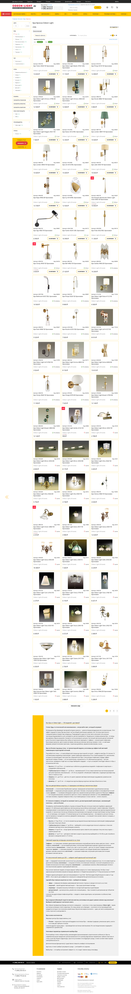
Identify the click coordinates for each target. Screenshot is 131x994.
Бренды (79, 1)
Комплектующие (20, 36)
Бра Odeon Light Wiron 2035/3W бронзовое (72, 462)
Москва (50, 5)
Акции (38, 980)
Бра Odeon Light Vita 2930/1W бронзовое (72, 495)
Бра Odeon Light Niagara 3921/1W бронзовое (44, 132)
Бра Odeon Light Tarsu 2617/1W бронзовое (101, 659)
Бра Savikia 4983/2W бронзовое (101, 263)
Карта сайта (39, 981)
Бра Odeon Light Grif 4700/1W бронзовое (43, 363)
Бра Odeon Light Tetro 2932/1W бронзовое (101, 626)
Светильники (19, 47)
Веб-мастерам (60, 978)
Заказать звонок (30, 962)
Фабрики (39, 973)
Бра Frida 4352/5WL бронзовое (101, 230)
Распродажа (39, 976)
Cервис (59, 969)
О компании (41, 969)
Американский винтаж (21, 72)
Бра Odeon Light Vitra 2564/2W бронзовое (43, 495)
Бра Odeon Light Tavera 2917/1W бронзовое (73, 659)
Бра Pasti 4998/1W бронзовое (43, 329)
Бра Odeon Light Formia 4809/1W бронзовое (73, 363)
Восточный (18, 85)
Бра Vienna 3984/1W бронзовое (101, 494)
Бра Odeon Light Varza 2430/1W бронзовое (101, 528)
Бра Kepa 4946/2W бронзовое (43, 197)
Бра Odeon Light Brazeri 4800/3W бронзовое (44, 429)
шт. (102, 962)
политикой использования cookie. (86, 987)
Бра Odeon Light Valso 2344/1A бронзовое (72, 560)
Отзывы (48, 1)
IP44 (17, 116)
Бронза (39, 42)
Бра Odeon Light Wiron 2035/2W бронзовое (43, 462)
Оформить (113, 962)
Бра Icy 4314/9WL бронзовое (71, 197)
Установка (58, 1)
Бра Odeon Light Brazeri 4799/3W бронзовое (102, 396)
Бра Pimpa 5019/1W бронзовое (101, 66)
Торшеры (18, 52)
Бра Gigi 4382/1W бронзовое (42, 230)
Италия (18, 133)
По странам (39, 975)
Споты (18, 49)
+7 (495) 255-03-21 (52, 9)
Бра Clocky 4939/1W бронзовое (43, 263)
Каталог (7, 14)
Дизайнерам (68, 1)
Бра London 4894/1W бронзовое (44, 165)
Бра (24, 19)
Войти (117, 1)
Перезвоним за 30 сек (74, 4)
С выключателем (19, 63)
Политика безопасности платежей (86, 980)
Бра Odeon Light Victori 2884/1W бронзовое (44, 528)
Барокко (17, 82)
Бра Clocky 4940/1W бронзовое (43, 395)
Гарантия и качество (62, 975)
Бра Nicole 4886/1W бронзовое (101, 99)
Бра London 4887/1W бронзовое (102, 132)
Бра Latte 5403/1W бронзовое (101, 165)
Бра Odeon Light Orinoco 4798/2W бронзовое (44, 100)
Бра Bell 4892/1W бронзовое (71, 263)
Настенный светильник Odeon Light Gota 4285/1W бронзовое (103, 198)
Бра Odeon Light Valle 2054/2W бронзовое (101, 560)
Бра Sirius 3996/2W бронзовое (101, 691)
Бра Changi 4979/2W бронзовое (72, 395)
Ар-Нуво (17, 77)
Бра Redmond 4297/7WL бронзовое (45, 296)
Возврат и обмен (61, 976)
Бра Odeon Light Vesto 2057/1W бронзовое (72, 528)
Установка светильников (63, 973)
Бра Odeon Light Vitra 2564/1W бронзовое (101, 462)
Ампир (17, 75)
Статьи (58, 985)
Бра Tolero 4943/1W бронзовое (43, 66)
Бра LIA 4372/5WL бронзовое (71, 165)
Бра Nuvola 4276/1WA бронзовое (73, 329)
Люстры (18, 39)
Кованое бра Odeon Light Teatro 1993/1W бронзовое (44, 659)
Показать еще (75, 706)
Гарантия (29, 1)
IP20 (17, 114)
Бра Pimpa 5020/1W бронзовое (72, 296)
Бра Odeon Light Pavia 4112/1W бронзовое (101, 297)
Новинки (39, 978)
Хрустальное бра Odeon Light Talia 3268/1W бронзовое (44, 692)
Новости (59, 983)
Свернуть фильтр (40, 35)
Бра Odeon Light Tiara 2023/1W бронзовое (43, 626)
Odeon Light (19, 125)
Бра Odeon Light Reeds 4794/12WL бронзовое (73, 67)
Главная (14, 19)
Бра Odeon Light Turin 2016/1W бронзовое (43, 593)
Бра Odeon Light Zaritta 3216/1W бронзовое (73, 429)
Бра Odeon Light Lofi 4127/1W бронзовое (101, 330)
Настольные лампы (21, 41)
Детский (17, 87)
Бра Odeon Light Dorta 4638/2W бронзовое (101, 363)
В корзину (52, 74)
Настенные (18, 61)
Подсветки (19, 44)
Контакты (88, 1)
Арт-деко (18, 80)
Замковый (18, 90)
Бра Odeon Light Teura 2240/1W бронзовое (72, 626)
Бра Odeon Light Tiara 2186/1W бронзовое (101, 593)
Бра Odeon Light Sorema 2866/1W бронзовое (73, 692)
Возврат (39, 1)
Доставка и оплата (17, 1)
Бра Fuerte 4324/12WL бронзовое (73, 230)
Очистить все (113, 39)
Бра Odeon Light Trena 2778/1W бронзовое (72, 593)
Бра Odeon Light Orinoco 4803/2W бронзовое (73, 100)
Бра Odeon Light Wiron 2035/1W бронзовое (101, 429)
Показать (21, 143)
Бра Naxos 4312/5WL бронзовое (73, 132)
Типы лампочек (61, 986)
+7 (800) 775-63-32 (52, 7)
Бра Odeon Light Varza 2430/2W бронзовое (43, 560)
